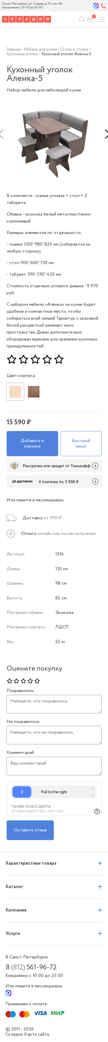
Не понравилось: (24, 721)
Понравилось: (21, 690)
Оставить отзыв (30, 830)
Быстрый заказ (81, 443)
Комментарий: (21, 752)
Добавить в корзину (32, 443)
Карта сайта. (37, 1034)
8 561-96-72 (30, 967)
